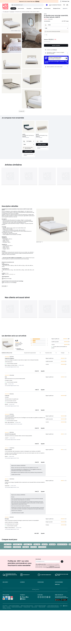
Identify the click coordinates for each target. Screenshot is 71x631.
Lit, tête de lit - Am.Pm (17, 544)
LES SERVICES (22, 582)
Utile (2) (37, 491)
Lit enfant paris (33, 547)
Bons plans (29, 8)
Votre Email (38, 559)
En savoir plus (65, 597)
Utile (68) (36, 533)
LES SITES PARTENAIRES (59, 582)
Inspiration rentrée (38, 8)
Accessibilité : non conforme (7, 608)
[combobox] (32, 352)
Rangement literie (7, 547)
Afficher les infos (35, 589)
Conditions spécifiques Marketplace (14, 605)
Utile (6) (37, 443)
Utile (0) (37, 371)
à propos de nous (41, 582)
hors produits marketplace (55, 58)
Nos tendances (47, 8)
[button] (67, 5)
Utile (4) (37, 428)
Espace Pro (65, 8)
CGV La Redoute (5, 605)
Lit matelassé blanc (17, 547)
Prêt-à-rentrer (21, 8)
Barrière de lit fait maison (62, 544)
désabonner (51, 566)
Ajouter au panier (56, 45)
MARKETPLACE (57, 584)
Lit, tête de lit (6, 11)
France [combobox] (66, 605)
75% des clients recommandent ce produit (59, 347)
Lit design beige (26, 547)
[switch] (58, 58)
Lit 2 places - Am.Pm (28, 544)
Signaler (43, 371)
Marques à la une (56, 8)
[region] (31, 30)
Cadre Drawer (44, 544)
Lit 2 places (12, 11)
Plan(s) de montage (7, 278)
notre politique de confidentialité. (53, 567)
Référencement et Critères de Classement (27, 605)
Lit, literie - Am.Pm (7, 544)
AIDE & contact (5, 582)
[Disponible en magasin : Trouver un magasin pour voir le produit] (67, 53)
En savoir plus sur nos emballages (10, 282)
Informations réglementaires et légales (40, 605)
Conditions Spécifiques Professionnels (53, 605)
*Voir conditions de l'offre (41, 564)
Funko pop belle (52, 544)
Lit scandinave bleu (42, 547)
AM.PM (45, 13)
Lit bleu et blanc (37, 544)
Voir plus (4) (21, 111)
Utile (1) (37, 389)
